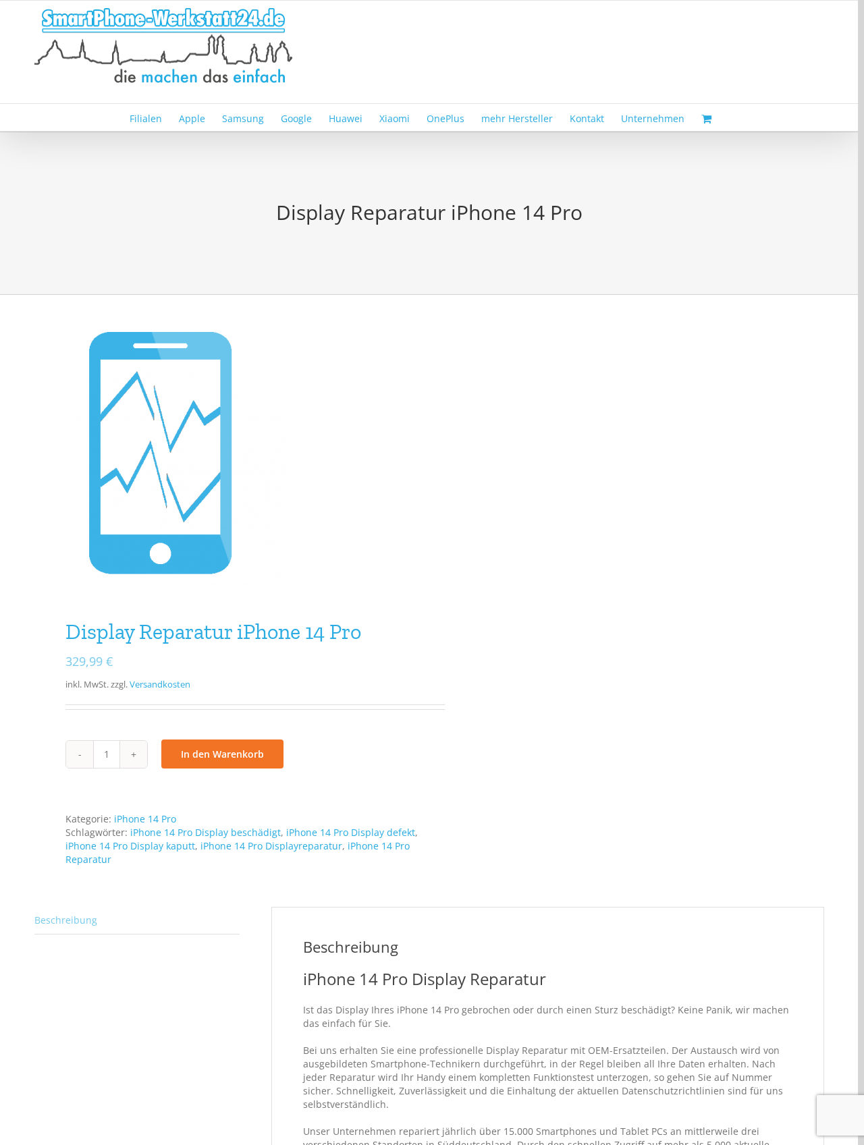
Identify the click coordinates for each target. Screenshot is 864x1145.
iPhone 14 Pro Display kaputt (130, 845)
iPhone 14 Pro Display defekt (350, 832)
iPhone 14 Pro (145, 818)
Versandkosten (160, 684)
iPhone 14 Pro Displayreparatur (271, 845)
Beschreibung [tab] (65, 920)
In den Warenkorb (222, 754)
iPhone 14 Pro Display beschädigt (205, 832)
